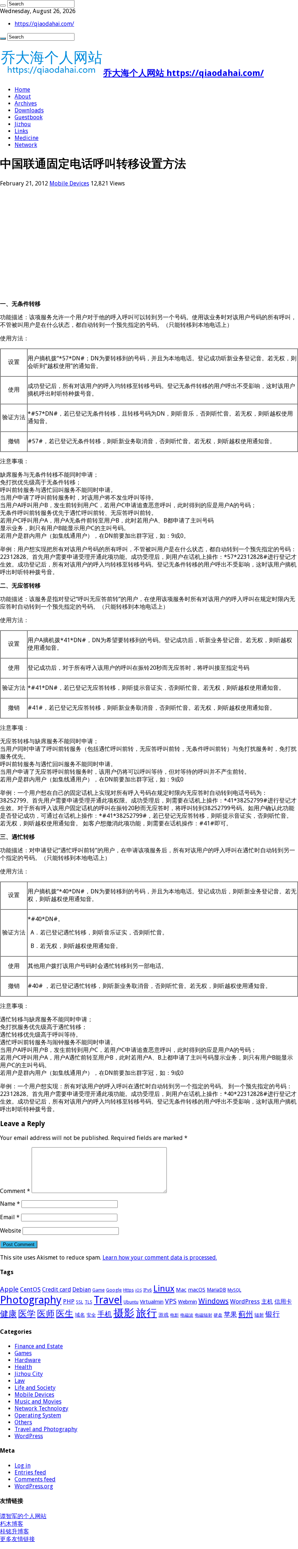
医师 (46, 1314)
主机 (267, 1301)
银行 (272, 1314)
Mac (181, 1289)
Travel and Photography (46, 1429)
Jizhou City (29, 1373)
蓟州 (245, 1314)
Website (10, 1230)
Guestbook (29, 117)
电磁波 (186, 1315)
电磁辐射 (203, 1315)
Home (22, 89)
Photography (30, 1300)
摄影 (123, 1313)
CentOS (30, 1289)
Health (23, 1367)
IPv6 (147, 1290)
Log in (23, 1465)
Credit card (56, 1289)
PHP (68, 1301)
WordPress (245, 1301)
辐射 (259, 1315)
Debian (81, 1289)
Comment (15, 1191)
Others (23, 1422)
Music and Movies (38, 1401)
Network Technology (41, 1408)
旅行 (146, 1313)
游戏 (163, 1315)
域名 (80, 1315)
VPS (171, 1301)
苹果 (230, 1314)
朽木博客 (11, 1523)
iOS (138, 1290)
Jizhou (23, 124)
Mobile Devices (69, 183)
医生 (64, 1314)
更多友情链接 (17, 1539)
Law (20, 1380)
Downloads (29, 110)
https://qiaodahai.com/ (44, 23)
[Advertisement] (149, 244)
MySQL (234, 1290)
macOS (196, 1289)
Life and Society (35, 1387)
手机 (104, 1314)
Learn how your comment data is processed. (159, 1257)
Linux (163, 1289)
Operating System (38, 1415)
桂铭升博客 (14, 1531)
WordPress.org (34, 1486)
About (23, 96)
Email (10, 1217)
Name (10, 1203)
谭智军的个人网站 (23, 1516)
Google (114, 1290)
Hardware (28, 1360)
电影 (174, 1315)
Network (26, 144)
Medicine (27, 138)
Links (21, 131)
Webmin (187, 1302)
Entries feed (30, 1472)
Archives (26, 103)
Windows (213, 1301)
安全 (91, 1315)
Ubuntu (131, 1302)
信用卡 (283, 1301)
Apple (9, 1289)
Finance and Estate (39, 1346)
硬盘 (218, 1315)
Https (128, 1290)
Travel (108, 1300)
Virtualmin (152, 1302)
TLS (88, 1302)
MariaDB (216, 1290)
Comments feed (35, 1479)
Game (98, 1290)
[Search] (3, 5)
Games (23, 1353)
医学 (27, 1314)
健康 (8, 1313)
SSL (79, 1302)
